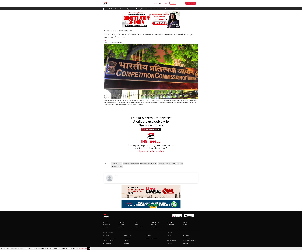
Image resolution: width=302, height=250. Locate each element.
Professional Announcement (189, 240)
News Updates (140, 9)
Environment (186, 222)
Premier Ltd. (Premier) (117, 166)
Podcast (185, 224)
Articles (146, 9)
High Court (129, 9)
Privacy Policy (83, 248)
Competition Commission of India (131, 163)
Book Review (170, 224)
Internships (169, 243)
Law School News (107, 243)
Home (105, 30)
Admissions (126, 238)
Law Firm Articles (187, 238)
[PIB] (109, 178)
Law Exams (126, 243)
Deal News (169, 235)
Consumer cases (155, 222)
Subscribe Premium (190, 3)
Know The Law (138, 227)
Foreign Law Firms (171, 240)
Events (168, 238)
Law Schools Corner (108, 232)
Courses (126, 240)
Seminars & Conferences (108, 240)
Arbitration (121, 227)
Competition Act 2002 (117, 163)
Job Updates (176, 9)
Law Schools (152, 9)
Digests (159, 9)
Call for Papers (106, 235)
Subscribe (151, 129)
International (154, 227)
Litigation (185, 243)
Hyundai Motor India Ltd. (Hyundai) (148, 163)
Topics (106, 9)
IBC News (121, 224)
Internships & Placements (151, 238)
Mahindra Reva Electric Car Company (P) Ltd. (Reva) (170, 163)
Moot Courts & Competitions (109, 238)
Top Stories (111, 9)
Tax (136, 222)
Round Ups (153, 224)
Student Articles (127, 235)
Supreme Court (119, 9)
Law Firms (168, 9)
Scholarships (148, 235)
